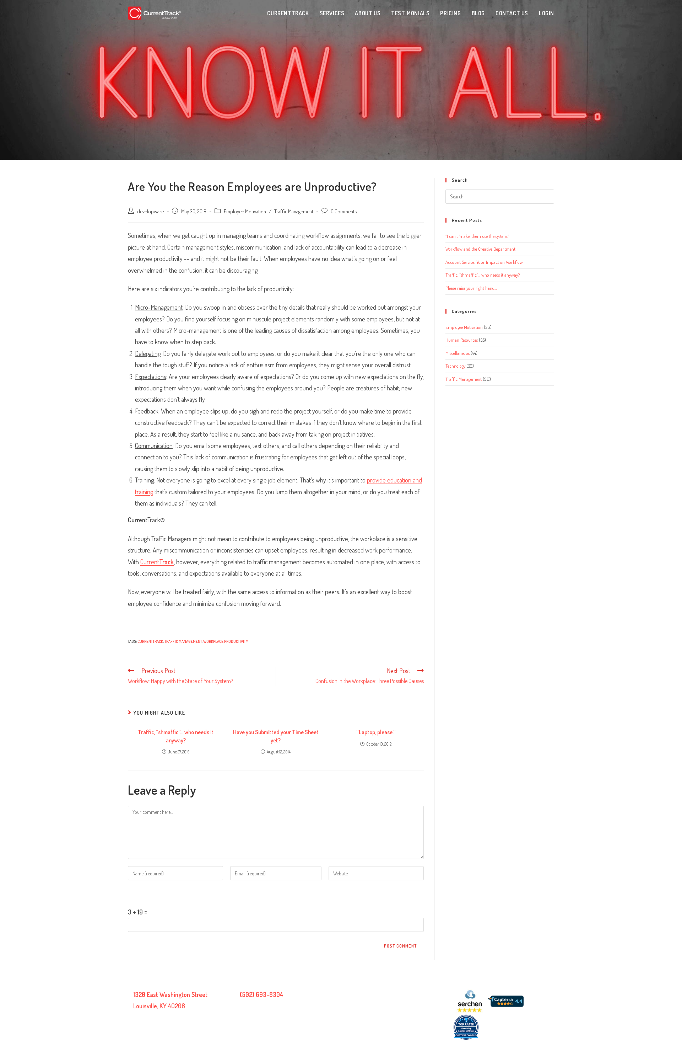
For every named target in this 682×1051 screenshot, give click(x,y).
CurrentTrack (150, 641)
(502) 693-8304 (261, 994)
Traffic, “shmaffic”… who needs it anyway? (175, 736)
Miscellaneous (457, 353)
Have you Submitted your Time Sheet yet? (276, 736)
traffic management (183, 641)
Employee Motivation (245, 211)
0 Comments (344, 211)
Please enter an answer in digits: (167, 893)
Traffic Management (293, 211)
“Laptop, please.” (376, 732)
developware (150, 211)
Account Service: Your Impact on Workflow (484, 262)
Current (157, 562)
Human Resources (461, 340)
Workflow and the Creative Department (480, 249)
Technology (455, 366)
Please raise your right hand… (471, 288)
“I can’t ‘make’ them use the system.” (477, 236)
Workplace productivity (225, 641)
